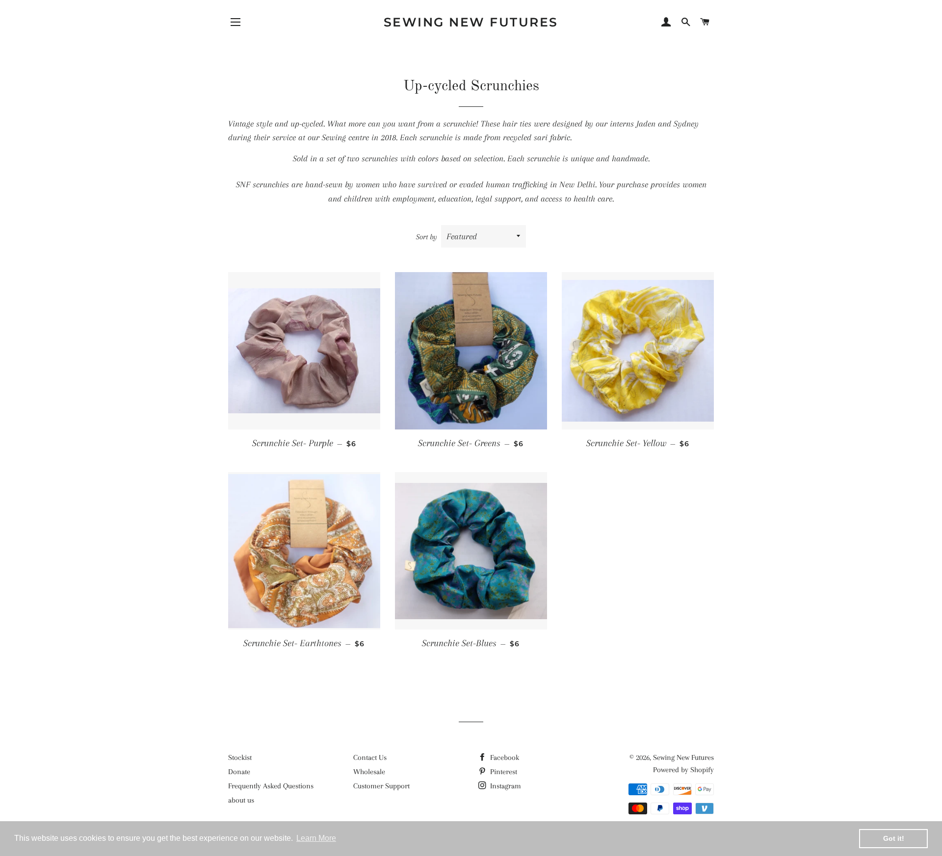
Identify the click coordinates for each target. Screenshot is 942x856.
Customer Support (381, 785)
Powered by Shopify (683, 769)
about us (241, 800)
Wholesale (369, 771)
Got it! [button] (893, 838)
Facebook (503, 757)
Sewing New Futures (471, 22)
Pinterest (502, 771)
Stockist (240, 757)
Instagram (504, 785)
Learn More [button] (316, 838)
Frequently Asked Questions (271, 785)
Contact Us (370, 757)
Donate (239, 771)
